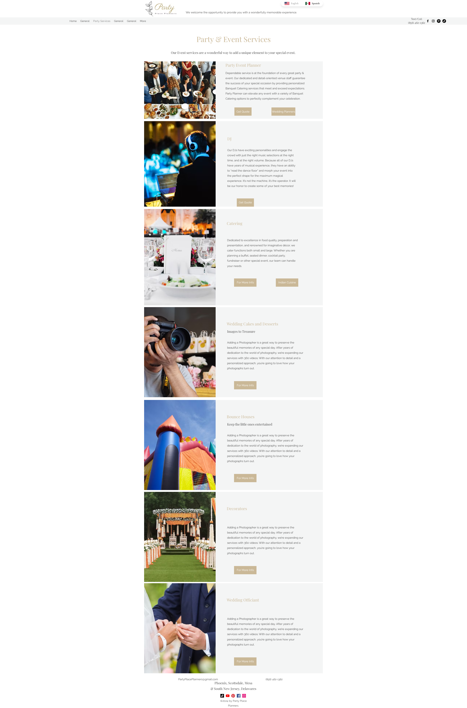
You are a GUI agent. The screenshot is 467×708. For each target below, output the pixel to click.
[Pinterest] (439, 21)
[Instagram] (433, 21)
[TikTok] (444, 21)
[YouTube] (227, 696)
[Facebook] (428, 21)
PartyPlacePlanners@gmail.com (198, 679)
